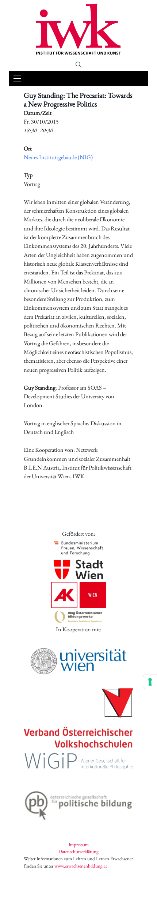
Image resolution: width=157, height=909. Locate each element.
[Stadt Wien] (78, 569)
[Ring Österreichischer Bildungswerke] (78, 616)
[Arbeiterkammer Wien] (78, 595)
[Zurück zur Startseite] (78, 29)
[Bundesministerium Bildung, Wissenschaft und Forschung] (78, 548)
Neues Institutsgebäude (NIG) (58, 157)
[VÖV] (78, 718)
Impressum (79, 844)
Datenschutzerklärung (78, 851)
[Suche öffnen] (78, 64)
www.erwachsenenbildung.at (80, 866)
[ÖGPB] (78, 803)
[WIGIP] (78, 762)
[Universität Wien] (78, 661)
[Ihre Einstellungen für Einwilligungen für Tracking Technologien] (150, 682)
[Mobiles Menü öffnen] (17, 78)
